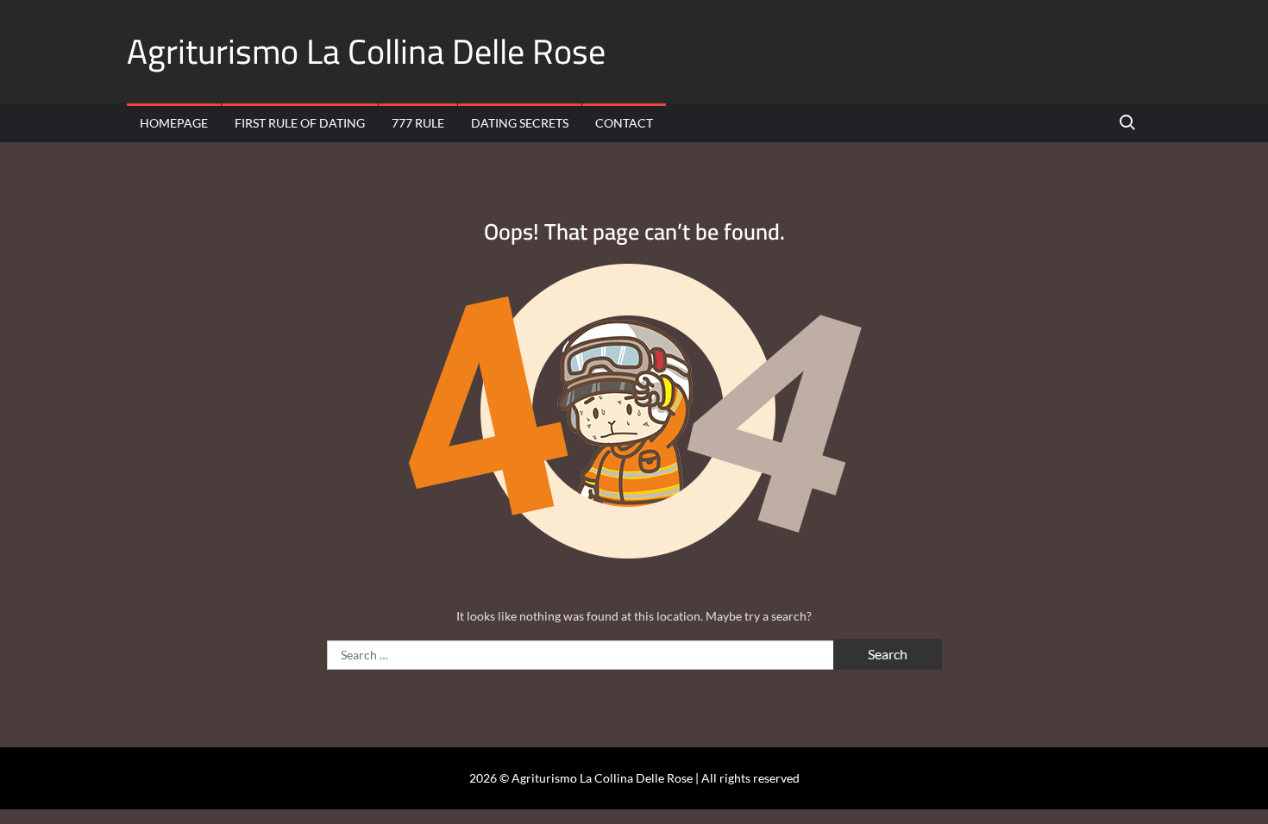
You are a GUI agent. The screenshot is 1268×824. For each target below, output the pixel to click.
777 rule (418, 122)
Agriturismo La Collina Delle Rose (366, 51)
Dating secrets (519, 122)
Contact (624, 122)
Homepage (174, 122)
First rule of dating (300, 122)
